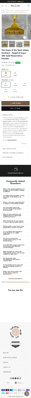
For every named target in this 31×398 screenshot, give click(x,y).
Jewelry (5, 362)
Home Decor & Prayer (10, 357)
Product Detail (8, 115)
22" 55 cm (15, 90)
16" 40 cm (15, 84)
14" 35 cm (6, 84)
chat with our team (23, 282)
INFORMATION (7, 372)
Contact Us (6, 367)
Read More (24, 143)
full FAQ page (11, 282)
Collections (9, 10)
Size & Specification (9, 148)
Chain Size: (7, 80)
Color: (4, 69)
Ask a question (8, 157)
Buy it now (15, 108)
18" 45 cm (25, 84)
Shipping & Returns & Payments (13, 153)
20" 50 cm (6, 90)
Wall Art (6, 352)
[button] (26, 393)
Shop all (21, 1)
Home (3, 10)
